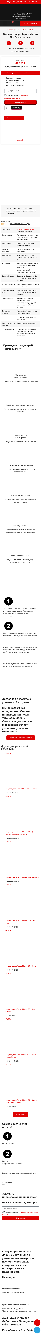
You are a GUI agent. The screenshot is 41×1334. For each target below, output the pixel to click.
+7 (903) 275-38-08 (22, 14)
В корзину (16, 107)
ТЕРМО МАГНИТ (27, 30)
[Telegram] (37, 1330)
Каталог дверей (13, 30)
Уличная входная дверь (25, 229)
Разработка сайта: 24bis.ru (19, 1330)
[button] (5, 23)
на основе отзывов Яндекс (20, 224)
